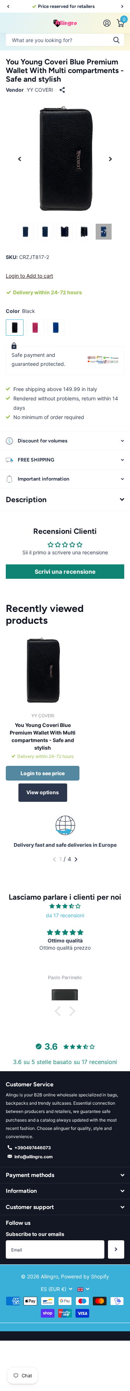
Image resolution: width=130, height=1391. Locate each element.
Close (65, 1175)
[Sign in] (106, 23)
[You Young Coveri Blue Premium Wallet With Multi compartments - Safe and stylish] (42, 670)
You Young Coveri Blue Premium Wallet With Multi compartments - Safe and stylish (42, 736)
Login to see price (43, 773)
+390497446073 (32, 1147)
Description (26, 499)
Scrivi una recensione (65, 571)
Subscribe (116, 1249)
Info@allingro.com (33, 1156)
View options (42, 792)
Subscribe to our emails (35, 1234)
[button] (8, 6)
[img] (65, 906)
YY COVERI (40, 90)
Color (20, 311)
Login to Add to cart (29, 276)
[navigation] (26, 232)
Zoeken (116, 39)
